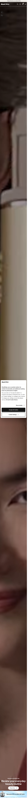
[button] (17, 4)
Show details (19, 405)
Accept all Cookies (13, 409)
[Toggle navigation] (25, 4)
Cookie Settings (13, 414)
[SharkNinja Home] (5, 4)
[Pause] (2, 12)
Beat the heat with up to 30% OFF (13, 1)
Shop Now (12, 788)
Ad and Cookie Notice (12, 399)
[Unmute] (2, 15)
